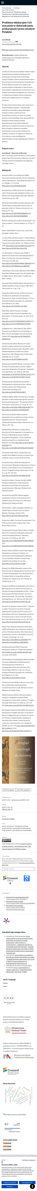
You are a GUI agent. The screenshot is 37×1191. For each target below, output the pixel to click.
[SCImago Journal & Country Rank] (14, 1114)
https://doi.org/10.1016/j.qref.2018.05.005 (15, 410)
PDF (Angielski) (9, 790)
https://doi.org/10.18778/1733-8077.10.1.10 (16, 601)
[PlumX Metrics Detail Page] (6, 920)
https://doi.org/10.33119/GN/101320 (14, 186)
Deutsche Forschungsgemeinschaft (17, 897)
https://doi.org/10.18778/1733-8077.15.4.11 (16, 377)
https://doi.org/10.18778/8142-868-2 (14, 392)
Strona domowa (6, 8)
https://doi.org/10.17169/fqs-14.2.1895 (14, 306)
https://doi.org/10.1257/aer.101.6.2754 (14, 248)
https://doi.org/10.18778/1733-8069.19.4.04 (19, 50)
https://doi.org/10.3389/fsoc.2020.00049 (15, 640)
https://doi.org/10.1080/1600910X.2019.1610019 (18, 448)
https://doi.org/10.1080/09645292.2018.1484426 (18, 541)
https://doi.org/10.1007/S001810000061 (15, 213)
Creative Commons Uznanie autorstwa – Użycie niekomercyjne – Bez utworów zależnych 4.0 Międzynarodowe (17, 846)
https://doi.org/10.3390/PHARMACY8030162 (16, 263)
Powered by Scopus (14, 1131)
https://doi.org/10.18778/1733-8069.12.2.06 (16, 475)
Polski (5, 986)
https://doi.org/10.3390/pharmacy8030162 (15, 266)
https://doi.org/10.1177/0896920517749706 (16, 321)
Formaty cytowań (8, 869)
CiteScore (17, 1124)
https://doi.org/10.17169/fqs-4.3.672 (13, 678)
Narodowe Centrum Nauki (14, 901)
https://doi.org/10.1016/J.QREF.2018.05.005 (16, 407)
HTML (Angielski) (24, 790)
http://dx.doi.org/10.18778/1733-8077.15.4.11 (17, 374)
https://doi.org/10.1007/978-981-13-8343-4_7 (17, 731)
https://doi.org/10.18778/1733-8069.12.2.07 (19, 705)
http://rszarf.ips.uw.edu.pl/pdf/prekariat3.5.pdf (16, 652)
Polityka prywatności (28, 1160)
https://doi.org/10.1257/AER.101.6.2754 (18, 246)
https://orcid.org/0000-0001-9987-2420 (11, 44)
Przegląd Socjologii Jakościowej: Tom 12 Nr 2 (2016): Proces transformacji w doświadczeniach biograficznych (20, 961)
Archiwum (17, 8)
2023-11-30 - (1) (7, 809)
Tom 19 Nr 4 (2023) (8, 10)
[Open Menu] (2, 2)
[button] (5, 1160)
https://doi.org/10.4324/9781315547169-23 (16, 622)
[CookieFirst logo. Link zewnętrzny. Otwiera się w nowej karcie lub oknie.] (2, 1162)
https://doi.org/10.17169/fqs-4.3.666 (13, 563)
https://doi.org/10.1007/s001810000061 (15, 216)
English (5, 983)
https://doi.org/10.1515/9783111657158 (15, 515)
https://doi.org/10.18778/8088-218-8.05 (15, 359)
